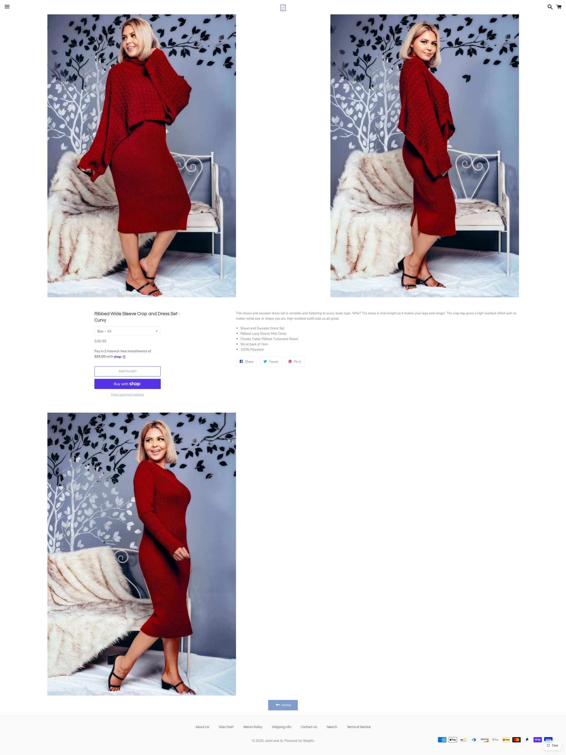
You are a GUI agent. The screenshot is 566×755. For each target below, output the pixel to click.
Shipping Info (281, 727)
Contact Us (309, 727)
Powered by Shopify (299, 740)
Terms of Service (359, 727)
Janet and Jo (274, 740)
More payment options (127, 394)
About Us (202, 727)
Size (100, 331)
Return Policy (252, 727)
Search (332, 727)
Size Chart (226, 727)
